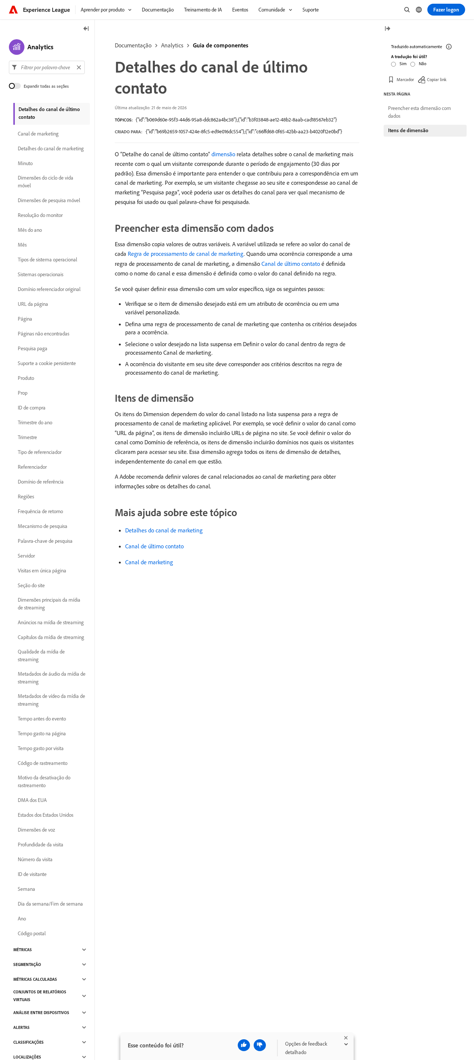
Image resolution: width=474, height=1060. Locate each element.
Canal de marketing (149, 562)
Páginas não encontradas (43, 333)
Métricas (22, 949)
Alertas (21, 1027)
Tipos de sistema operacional (47, 259)
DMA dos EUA (32, 800)
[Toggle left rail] (86, 29)
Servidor (26, 555)
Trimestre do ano (35, 422)
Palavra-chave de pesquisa (45, 541)
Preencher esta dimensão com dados (419, 112)
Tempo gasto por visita (41, 748)
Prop (22, 392)
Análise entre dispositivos (41, 1012)
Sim (403, 63)
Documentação (133, 45)
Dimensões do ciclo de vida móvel (45, 181)
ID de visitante (32, 874)
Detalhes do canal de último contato (49, 113)
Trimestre (27, 437)
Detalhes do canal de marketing (164, 530)
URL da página (33, 304)
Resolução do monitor (40, 215)
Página (25, 318)
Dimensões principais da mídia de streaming (49, 603)
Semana (26, 889)
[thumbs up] (244, 1045)
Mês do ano (30, 230)
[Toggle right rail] (387, 29)
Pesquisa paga (32, 348)
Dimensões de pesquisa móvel (49, 200)
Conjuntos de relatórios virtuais (39, 995)
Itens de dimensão (408, 130)
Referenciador (32, 467)
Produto (26, 378)
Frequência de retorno (40, 511)
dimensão (223, 154)
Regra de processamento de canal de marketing (186, 253)
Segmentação (27, 964)
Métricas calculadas (35, 979)
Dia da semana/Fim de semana (50, 903)
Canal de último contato (290, 263)
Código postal (32, 933)
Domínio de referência (41, 481)
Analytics (172, 45)
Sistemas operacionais (40, 274)
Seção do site (31, 585)
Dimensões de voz (36, 829)
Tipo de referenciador (39, 452)
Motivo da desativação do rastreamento (44, 781)
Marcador (405, 79)
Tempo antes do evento (42, 718)
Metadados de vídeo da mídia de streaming (51, 700)
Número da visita (35, 859)
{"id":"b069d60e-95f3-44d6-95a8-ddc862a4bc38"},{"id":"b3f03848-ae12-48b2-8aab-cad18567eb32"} (236, 119)
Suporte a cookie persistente (47, 363)
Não (422, 63)
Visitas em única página (42, 570)
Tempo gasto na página (42, 733)
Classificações (28, 1042)
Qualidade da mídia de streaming (41, 655)
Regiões (26, 496)
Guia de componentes (220, 45)
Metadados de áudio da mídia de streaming (52, 678)
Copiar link (437, 79)
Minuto (25, 163)
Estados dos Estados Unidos (45, 815)
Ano (22, 918)
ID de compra (32, 407)
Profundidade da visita (40, 844)
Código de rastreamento (42, 763)
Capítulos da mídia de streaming (51, 637)
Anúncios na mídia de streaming (51, 622)
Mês (22, 244)
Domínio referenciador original (49, 289)
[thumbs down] (260, 1045)
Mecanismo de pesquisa (42, 526)
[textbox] (47, 67)
